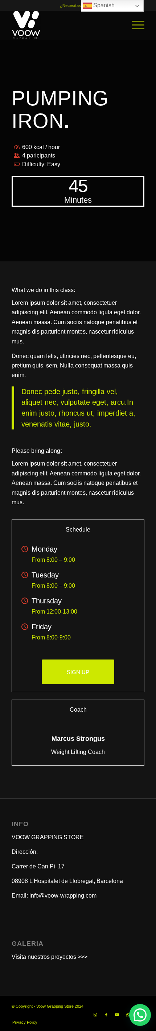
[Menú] (134, 25)
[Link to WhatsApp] (128, 1014)
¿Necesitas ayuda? (78, 5)
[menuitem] (134, 25)
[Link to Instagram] (95, 1014)
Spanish (103, 5)
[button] (140, 1015)
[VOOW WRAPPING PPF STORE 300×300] (65, 25)
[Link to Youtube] (117, 1014)
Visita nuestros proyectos (44, 957)
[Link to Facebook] (106, 1014)
